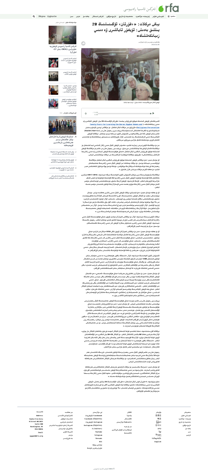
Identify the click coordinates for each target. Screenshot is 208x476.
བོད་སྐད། (158, 435)
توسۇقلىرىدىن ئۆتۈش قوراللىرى (122, 430)
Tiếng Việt (156, 438)
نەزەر (78, 16)
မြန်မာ (158, 422)
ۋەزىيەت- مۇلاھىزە (143, 16)
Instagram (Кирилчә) (93, 425)
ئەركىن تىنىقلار (97, 16)
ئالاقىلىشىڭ (128, 433)
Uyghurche (52, 16)
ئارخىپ (188, 435)
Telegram (98, 435)
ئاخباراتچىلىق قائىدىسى (65, 416)
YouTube (98, 432)
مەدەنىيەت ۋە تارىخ (126, 16)
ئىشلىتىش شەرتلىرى (66, 422)
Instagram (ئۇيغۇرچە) (94, 422)
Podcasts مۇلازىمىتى (124, 422)
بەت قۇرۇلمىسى (68, 438)
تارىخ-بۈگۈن (111, 16)
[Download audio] (86, 113)
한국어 (158, 425)
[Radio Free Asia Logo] (151, 7)
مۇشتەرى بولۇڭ (97, 445)
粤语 (159, 419)
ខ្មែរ (160, 432)
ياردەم (71, 435)
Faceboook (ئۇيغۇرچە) (93, 416)
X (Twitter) (97, 429)
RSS (100, 442)
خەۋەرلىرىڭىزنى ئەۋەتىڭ (94, 448)
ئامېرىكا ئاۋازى (68, 432)
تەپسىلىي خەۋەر (158, 16)
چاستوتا (129, 416)
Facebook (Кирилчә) (93, 419)
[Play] (154, 113)
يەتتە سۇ (86, 16)
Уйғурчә (41, 16)
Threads (98, 438)
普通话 (158, 416)
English (157, 442)
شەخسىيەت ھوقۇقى (67, 419)
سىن (71, 16)
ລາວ (159, 429)
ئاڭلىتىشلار (128, 419)
